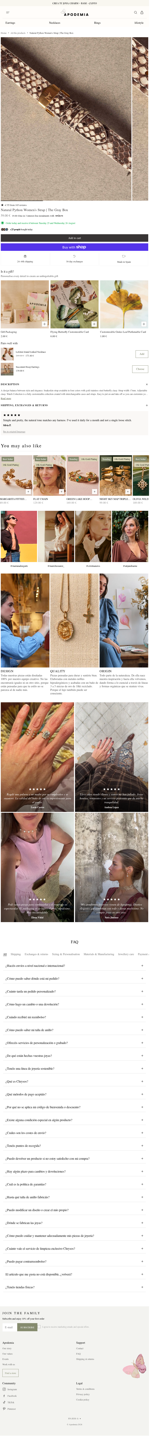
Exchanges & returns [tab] (36, 954)
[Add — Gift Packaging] (44, 324)
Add (142, 354)
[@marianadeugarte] (19, 536)
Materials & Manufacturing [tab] (99, 954)
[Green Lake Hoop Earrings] (82, 475)
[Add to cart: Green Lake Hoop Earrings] (94, 491)
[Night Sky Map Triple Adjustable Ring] (116, 475)
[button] (66, 119)
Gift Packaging (9, 332)
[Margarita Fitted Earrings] (16, 475)
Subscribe (27, 1327)
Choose (140, 369)
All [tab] (5, 954)
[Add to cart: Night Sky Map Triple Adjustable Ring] (127, 491)
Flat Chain (40, 499)
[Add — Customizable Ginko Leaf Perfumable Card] (144, 324)
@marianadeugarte (19, 565)
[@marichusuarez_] (56, 536)
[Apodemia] (74, 12)
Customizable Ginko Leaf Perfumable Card (123, 332)
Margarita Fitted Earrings (12, 499)
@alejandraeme (130, 565)
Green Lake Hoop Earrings (78, 499)
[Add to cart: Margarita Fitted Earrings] (28, 491)
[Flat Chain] (49, 475)
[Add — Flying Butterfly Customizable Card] (94, 324)
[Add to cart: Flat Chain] (61, 491)
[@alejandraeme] (130, 536)
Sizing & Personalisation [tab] (66, 954)
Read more (6, 398)
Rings (97, 23)
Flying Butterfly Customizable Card (69, 332)
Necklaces (54, 23)
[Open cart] (141, 12)
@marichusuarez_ (56, 565)
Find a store (10, 1373)
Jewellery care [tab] (126, 954)
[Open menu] (8, 12)
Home (4, 33)
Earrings (10, 23)
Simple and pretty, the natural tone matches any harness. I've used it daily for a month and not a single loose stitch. (67, 420)
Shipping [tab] (16, 954)
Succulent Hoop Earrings (27, 366)
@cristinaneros (93, 565)
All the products (18, 33)
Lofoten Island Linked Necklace (31, 351)
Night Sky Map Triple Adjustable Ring (114, 499)
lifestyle (139, 23)
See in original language (14, 431)
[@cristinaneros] (93, 536)
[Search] (135, 12)
